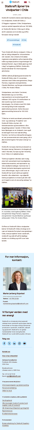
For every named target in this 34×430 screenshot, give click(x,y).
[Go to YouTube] (24, 343)
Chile (24, 40)
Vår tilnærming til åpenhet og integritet (15, 408)
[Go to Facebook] (4, 343)
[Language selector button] (25, 2)
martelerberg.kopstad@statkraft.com (15, 303)
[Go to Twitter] (9, 343)
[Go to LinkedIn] (14, 343)
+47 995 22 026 (14, 298)
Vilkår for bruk (7, 390)
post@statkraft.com (14, 376)
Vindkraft (17, 44)
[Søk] (29, 2)
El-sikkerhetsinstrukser (10, 413)
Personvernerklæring (9, 388)
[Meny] (2, 2)
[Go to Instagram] (19, 343)
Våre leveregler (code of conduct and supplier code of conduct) (15, 404)
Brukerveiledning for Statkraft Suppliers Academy (15, 424)
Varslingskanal (7, 400)
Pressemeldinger (14, 40)
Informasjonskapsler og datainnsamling (15, 385)
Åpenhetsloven (7, 411)
